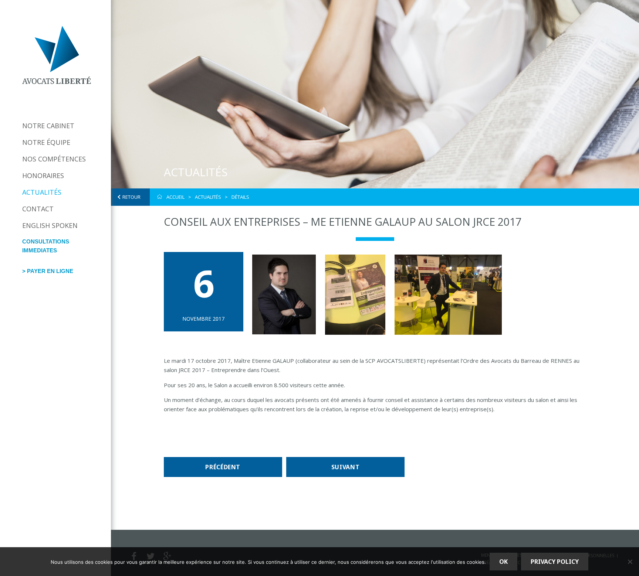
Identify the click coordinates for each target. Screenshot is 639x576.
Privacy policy (555, 562)
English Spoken (50, 225)
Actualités (41, 192)
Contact (38, 208)
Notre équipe (46, 142)
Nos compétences (54, 158)
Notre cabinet (48, 125)
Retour (131, 197)
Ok (503, 562)
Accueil (175, 197)
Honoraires (43, 175)
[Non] (629, 561)
